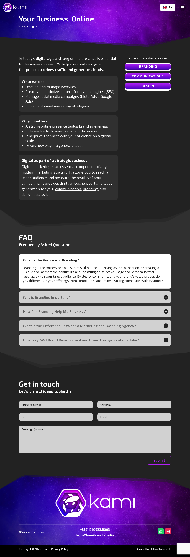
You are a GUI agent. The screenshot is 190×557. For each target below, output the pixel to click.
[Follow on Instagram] (168, 531)
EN (170, 7)
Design (148, 86)
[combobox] (167, 7)
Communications (148, 76)
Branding (148, 66)
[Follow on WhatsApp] (161, 531)
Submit (159, 460)
